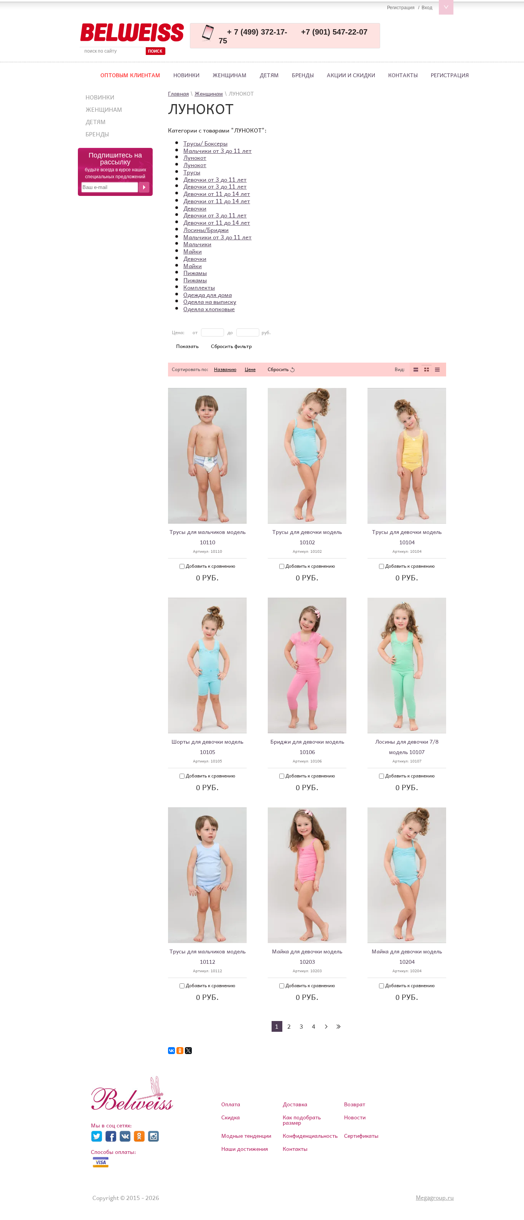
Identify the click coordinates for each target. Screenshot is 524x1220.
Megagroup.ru (435, 1197)
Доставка (295, 1104)
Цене (250, 369)
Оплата (230, 1104)
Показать (187, 346)
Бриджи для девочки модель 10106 (307, 746)
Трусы (191, 172)
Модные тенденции (246, 1135)
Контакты (403, 75)
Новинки (186, 75)
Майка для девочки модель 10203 (307, 956)
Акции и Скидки (351, 75)
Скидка (230, 1117)
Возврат (354, 1104)
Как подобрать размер (302, 1120)
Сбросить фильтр (231, 346)
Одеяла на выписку (209, 301)
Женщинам (230, 75)
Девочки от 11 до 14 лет (216, 193)
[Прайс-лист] (437, 369)
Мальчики (197, 244)
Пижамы (195, 272)
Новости (355, 1117)
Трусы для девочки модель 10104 (407, 537)
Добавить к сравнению (210, 566)
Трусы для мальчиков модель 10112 (208, 956)
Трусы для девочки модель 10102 (307, 537)
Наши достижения (244, 1149)
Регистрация (450, 75)
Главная (178, 93)
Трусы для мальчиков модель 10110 (208, 537)
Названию (225, 369)
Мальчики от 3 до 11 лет (217, 150)
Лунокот (194, 157)
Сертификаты (361, 1135)
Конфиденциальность (310, 1135)
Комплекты (199, 287)
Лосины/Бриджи (206, 229)
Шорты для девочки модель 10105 (207, 746)
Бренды (303, 75)
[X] (188, 1050)
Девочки (194, 208)
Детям (269, 75)
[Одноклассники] (179, 1050)
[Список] (416, 369)
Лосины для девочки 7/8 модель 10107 (406, 746)
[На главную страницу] (132, 32)
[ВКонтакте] (171, 1050)
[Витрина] (427, 369)
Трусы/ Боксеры (205, 143)
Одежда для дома (207, 294)
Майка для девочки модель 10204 (407, 956)
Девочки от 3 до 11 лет (215, 179)
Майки (192, 251)
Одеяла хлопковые (209, 309)
